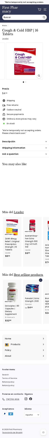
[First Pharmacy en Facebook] (30, 398)
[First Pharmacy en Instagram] (26, 398)
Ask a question (10, 154)
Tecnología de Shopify (12, 432)
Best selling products (28, 274)
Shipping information (13, 147)
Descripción (8, 141)
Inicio (4, 26)
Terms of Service (9, 378)
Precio (5, 88)
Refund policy (8, 382)
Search (5, 374)
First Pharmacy (10, 9)
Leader (5, 38)
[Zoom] (39, 75)
